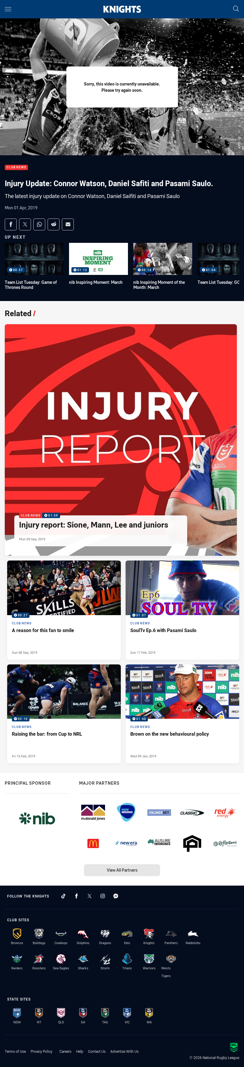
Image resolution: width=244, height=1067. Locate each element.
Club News (16, 168)
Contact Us (97, 1051)
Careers (65, 1051)
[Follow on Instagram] (102, 896)
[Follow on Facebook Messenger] (115, 896)
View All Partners (122, 870)
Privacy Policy (41, 1051)
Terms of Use (15, 1051)
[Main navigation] (8, 9)
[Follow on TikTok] (63, 896)
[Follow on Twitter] (89, 896)
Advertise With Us (124, 1051)
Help (79, 1051)
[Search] (236, 9)
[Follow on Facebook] (76, 896)
